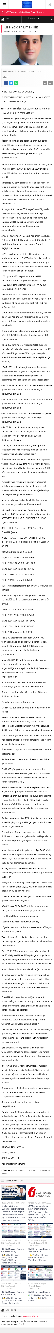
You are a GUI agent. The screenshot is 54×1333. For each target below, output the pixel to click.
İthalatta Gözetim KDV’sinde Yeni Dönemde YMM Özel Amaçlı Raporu (12, 1209)
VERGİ (10, 1203)
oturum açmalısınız (29, 1316)
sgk (49, 1170)
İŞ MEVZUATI (16, 31)
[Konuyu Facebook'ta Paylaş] (6, 83)
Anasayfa (7, 31)
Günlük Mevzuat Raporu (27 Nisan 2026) (39, 1250)
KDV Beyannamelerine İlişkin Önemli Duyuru (38, 1207)
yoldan (3, 1173)
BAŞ (12, 1170)
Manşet (32, 71)
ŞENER (44, 1170)
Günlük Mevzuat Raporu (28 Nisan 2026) (23, 12)
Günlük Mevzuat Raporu (39, 1292)
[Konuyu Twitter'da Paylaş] (11, 83)
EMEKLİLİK (24, 1170)
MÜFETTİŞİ (37, 1170)
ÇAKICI (17, 1170)
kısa (30, 1170)
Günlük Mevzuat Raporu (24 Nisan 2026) (12, 1293)
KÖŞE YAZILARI (22, 71)
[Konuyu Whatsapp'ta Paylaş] (16, 83)
